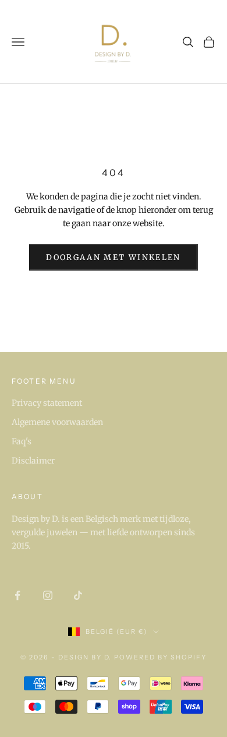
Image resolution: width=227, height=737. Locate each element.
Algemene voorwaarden (57, 422)
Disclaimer (33, 460)
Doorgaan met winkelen (113, 257)
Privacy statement (47, 403)
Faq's (21, 441)
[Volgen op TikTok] (78, 595)
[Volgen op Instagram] (48, 595)
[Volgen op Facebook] (17, 595)
